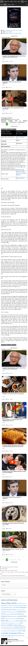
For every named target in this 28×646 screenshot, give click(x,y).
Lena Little (20, 621)
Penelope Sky (19, 628)
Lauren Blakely (11, 621)
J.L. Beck (8, 612)
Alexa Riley (8, 603)
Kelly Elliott (13, 618)
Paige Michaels (11, 628)
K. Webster (8, 618)
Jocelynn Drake (14, 616)
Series (19, 1)
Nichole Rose (18, 627)
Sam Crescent (13, 633)
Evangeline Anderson (9, 607)
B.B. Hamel (19, 603)
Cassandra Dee (11, 605)
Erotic (5, 4)
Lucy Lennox (17, 623)
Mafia (1, 4)
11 (12, 124)
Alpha (25, 1)
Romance (20, 30)
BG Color (9, 129)
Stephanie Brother (12, 635)
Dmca (13, 4)
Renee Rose (8, 630)
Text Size (14, 129)
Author (11, 1)
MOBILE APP (6, 1)
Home (1, 1)
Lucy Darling (11, 623)
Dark (22, 1)
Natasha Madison (10, 627)
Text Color (3, 129)
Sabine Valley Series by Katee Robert (14, 33)
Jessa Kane (15, 614)
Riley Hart (16, 630)
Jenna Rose (8, 614)
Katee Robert (9, 31)
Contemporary (9, 30)
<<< (2, 124)
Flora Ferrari (10, 609)
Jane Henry (14, 612)
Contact (9, 4)
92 (19, 124)
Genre (15, 1)
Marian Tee (15, 625)
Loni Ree (4, 623)
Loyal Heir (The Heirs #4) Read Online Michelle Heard (13, 575)
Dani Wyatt (18, 605)
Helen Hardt (18, 609)
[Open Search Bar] (27, 4)
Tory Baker (20, 635)
